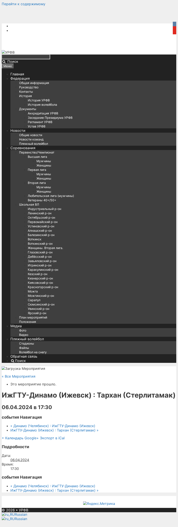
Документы (27, 109)
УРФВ (23, 510)
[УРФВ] (8, 52)
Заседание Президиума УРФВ (50, 117)
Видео (23, 335)
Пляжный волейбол (33, 143)
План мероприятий (33, 317)
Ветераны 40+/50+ (42, 200)
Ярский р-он (37, 313)
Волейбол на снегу (33, 352)
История (25, 96)
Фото (22, 330)
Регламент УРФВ (40, 122)
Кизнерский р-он (40, 278)
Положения (27, 322)
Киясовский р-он (40, 282)
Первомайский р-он (43, 222)
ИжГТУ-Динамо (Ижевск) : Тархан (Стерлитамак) (54, 430)
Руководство (28, 87)
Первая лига (37, 170)
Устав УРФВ (36, 126)
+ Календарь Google (19, 438)
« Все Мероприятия (18, 376)
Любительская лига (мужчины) (51, 196)
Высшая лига (37, 157)
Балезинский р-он (41, 235)
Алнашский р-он (40, 230)
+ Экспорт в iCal (50, 438)
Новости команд (31, 139)
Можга (33, 291)
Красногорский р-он (43, 287)
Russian (21, 514)
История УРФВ (39, 100)
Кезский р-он (37, 274)
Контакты (26, 91)
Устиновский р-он (41, 226)
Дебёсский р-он (40, 256)
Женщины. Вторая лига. (45, 248)
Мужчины (43, 161)
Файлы (24, 348)
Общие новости (30, 135)
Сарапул (34, 300)
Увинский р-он (38, 309)
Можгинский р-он (41, 295)
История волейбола (42, 104)
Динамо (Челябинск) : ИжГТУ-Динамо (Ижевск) (52, 426)
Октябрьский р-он (41, 217)
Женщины (43, 165)
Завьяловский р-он (42, 261)
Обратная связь (23, 356)
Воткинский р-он (40, 243)
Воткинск (34, 239)
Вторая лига (37, 183)
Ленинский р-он (39, 213)
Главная (17, 74)
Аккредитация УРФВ (43, 113)
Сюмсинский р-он (41, 304)
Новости (17, 130)
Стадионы (26, 343)
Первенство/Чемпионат (36, 152)
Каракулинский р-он (43, 269)
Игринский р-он (39, 265)
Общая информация (34, 83)
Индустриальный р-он (44, 209)
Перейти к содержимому (23, 4)
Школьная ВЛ (29, 204)
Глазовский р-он (40, 252)
